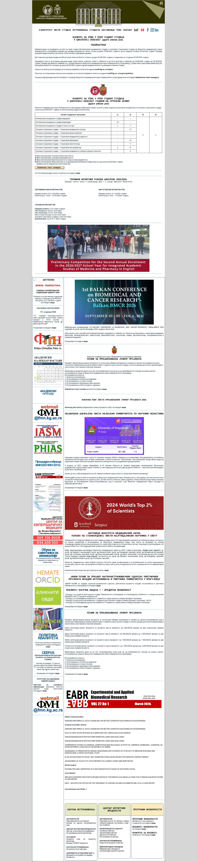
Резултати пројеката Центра (111, 843)
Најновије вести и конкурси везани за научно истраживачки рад (81, 823)
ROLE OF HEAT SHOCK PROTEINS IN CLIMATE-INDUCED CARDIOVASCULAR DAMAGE (97, 733)
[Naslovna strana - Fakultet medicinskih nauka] (98, 14)
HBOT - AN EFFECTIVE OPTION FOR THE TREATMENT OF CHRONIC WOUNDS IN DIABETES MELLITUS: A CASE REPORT (110, 783)
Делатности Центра (108, 835)
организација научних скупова (112, 851)
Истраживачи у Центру (109, 837)
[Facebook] (148, 30)
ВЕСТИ (57, 30)
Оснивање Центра (107, 831)
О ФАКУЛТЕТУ (45, 30)
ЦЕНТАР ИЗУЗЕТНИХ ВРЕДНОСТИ (114, 809)
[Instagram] (152, 30)
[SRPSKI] (136, 30)
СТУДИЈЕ (66, 30)
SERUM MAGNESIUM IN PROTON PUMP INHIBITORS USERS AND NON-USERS (94, 737)
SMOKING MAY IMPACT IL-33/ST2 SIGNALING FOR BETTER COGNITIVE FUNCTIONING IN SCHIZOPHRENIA (105, 721)
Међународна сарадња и (110, 849)
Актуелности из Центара (76, 849)
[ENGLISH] (142, 30)
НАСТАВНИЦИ (108, 30)
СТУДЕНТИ (95, 30)
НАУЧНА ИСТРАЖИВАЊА (81, 809)
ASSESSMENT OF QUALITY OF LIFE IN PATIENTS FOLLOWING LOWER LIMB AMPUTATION (99, 761)
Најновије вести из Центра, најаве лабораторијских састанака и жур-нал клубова (114, 823)
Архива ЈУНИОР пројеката (77, 843)
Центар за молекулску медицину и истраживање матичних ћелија (80, 832)
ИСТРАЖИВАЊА (80, 30)
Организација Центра (108, 833)
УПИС (119, 30)
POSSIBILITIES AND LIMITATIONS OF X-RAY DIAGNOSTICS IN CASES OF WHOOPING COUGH (100, 769)
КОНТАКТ (127, 30)
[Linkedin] (156, 30)
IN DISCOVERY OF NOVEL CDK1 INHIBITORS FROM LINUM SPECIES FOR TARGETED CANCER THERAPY (106, 757)
